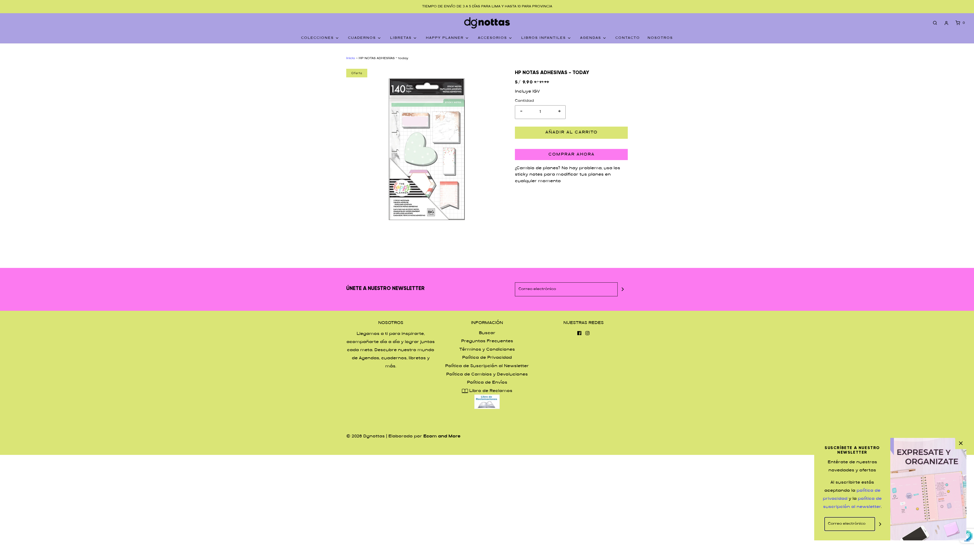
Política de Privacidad (487, 358)
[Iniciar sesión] (946, 23)
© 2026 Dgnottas (365, 436)
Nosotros (660, 38)
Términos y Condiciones (487, 350)
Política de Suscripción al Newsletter (487, 366)
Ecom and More (441, 436)
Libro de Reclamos (490, 391)
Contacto (627, 38)
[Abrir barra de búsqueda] (935, 23)
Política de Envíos (487, 383)
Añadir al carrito (571, 132)
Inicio (350, 58)
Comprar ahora (571, 155)
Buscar (487, 333)
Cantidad (524, 101)
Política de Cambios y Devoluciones (487, 374)
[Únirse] (623, 289)
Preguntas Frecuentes (487, 341)
